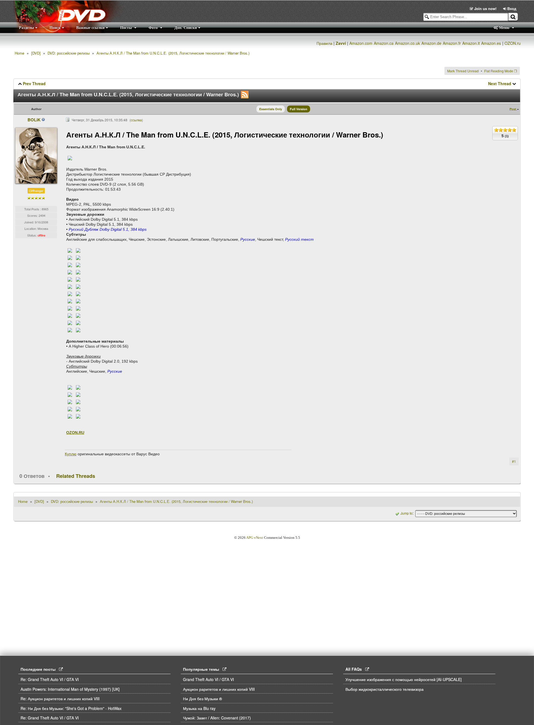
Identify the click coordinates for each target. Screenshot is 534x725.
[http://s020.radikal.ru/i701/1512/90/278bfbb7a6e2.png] (78, 315)
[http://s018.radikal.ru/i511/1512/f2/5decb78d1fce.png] (78, 322)
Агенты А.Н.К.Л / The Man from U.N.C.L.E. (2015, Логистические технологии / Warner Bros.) (173, 53)
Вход (511, 8)
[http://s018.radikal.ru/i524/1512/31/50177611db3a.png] (69, 315)
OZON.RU (75, 432)
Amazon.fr (452, 43)
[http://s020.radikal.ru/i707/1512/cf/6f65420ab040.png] (78, 409)
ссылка (136, 119)
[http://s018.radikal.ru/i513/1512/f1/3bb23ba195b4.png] (78, 279)
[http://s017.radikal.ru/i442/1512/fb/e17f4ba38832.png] (69, 257)
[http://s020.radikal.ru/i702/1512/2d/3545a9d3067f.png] (78, 387)
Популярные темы (202, 669)
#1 (514, 461)
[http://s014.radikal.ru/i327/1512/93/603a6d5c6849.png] (78, 250)
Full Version (298, 109)
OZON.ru (513, 43)
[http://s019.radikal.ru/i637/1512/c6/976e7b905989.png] (69, 301)
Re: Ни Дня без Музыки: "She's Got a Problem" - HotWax (71, 708)
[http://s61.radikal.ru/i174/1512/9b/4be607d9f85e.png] (69, 387)
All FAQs (355, 669)
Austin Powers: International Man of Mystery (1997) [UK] (70, 689)
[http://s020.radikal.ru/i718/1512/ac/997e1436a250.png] (69, 272)
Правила (324, 43)
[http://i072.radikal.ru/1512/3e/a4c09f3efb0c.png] (69, 394)
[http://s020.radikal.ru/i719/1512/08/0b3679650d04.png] (78, 330)
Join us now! (485, 8)
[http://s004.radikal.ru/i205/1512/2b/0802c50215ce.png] (69, 293)
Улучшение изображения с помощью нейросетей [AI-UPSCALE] (403, 679)
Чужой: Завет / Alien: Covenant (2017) (217, 718)
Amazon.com (360, 43)
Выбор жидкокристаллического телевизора (384, 689)
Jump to (406, 513)
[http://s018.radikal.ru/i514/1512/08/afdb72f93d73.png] (78, 293)
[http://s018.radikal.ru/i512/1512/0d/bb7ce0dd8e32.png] (69, 250)
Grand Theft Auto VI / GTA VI (208, 679)
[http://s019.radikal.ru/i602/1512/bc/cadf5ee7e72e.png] (69, 409)
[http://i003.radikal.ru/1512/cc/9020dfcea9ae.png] (78, 394)
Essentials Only (270, 109)
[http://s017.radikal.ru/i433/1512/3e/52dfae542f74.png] (78, 272)
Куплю (70, 454)
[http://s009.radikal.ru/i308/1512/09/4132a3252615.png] (78, 308)
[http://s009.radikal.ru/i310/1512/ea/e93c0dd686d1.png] (69, 279)
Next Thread (499, 83)
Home (19, 53)
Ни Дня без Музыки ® (202, 698)
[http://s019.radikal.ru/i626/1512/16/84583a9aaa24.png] (69, 330)
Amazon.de (431, 43)
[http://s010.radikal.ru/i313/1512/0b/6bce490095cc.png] (78, 286)
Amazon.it (471, 43)
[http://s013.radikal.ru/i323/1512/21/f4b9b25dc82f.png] (69, 264)
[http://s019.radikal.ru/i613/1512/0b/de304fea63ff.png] (78, 264)
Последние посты (40, 669)
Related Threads (75, 476)
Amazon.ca (384, 43)
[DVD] (36, 53)
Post (513, 109)
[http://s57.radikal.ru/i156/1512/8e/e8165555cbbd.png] (69, 286)
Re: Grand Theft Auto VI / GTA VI (50, 679)
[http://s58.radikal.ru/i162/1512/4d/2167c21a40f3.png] (78, 416)
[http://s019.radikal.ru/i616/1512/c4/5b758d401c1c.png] (69, 308)
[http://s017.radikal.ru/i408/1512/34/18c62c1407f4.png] (69, 416)
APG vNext (254, 537)
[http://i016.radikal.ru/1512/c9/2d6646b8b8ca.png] (69, 322)
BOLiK (34, 120)
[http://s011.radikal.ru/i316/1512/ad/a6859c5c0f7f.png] (78, 401)
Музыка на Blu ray (199, 708)
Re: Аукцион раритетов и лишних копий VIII (60, 698)
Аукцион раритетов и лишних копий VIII (219, 689)
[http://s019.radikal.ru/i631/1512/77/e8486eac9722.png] (78, 257)
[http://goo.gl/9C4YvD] (69, 158)
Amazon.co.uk (407, 43)
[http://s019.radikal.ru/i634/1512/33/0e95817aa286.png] (78, 301)
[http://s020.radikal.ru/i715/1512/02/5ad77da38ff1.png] (69, 401)
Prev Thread (34, 83)
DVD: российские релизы (69, 53)
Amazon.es (491, 43)
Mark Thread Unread (463, 70)
